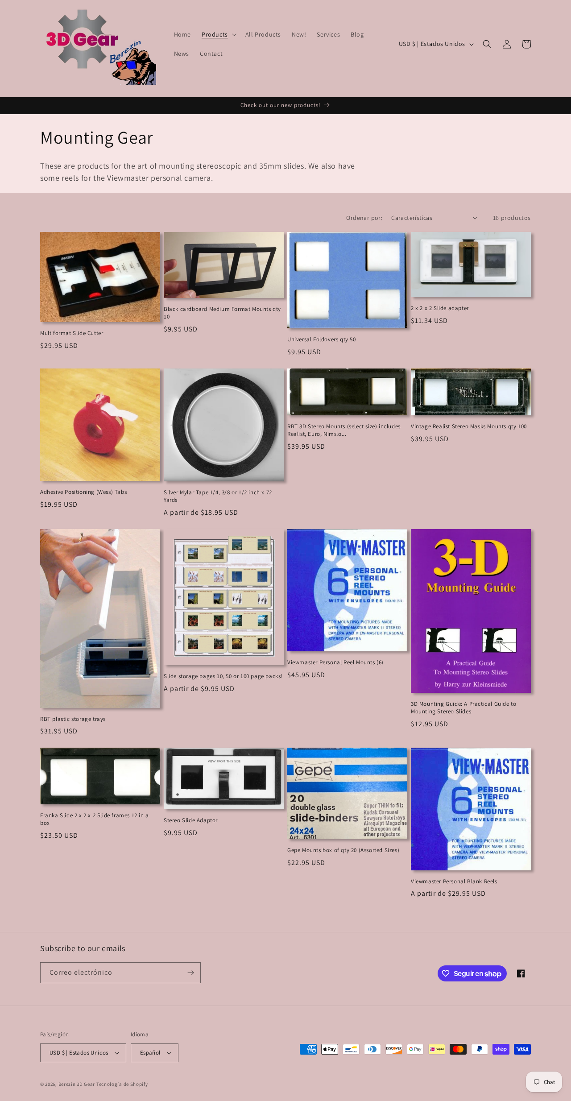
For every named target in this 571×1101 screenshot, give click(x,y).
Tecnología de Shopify (122, 1084)
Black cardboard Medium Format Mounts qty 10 (222, 313)
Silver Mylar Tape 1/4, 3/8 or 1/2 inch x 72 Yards (218, 496)
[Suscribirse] (190, 972)
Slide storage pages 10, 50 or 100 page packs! (223, 676)
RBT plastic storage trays (73, 719)
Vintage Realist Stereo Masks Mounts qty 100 (469, 426)
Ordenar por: (364, 218)
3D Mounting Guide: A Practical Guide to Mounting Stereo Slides (463, 707)
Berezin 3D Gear (76, 1084)
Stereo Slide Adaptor (191, 820)
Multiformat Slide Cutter (71, 333)
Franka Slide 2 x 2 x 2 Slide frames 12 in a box (94, 819)
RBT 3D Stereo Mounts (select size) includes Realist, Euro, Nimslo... (344, 430)
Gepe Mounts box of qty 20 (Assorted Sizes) (343, 850)
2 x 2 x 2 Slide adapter (440, 308)
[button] (218, 34)
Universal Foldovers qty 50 (321, 339)
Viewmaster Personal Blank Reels (454, 881)
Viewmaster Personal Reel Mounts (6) (335, 662)
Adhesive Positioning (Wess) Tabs (83, 492)
